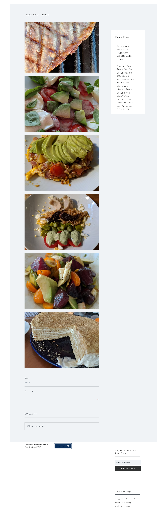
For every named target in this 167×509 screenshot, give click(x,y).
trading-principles (122, 506)
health (27, 382)
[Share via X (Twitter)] (32, 391)
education (128, 499)
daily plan (119, 499)
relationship (126, 502)
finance (137, 499)
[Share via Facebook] (26, 391)
